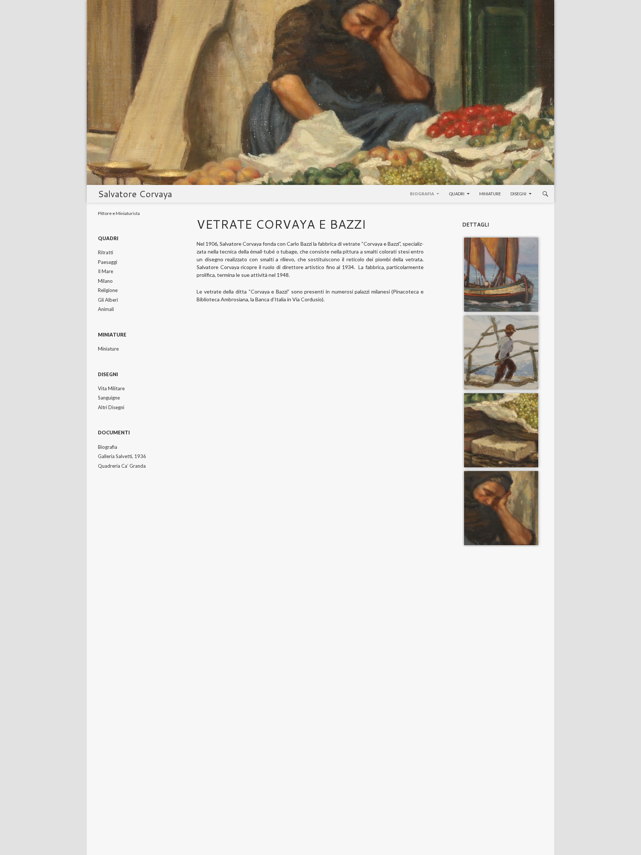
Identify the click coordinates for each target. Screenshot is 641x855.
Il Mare (105, 271)
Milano (105, 281)
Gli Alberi (108, 300)
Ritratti (105, 252)
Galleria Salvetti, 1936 (122, 456)
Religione (108, 290)
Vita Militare (111, 388)
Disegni (518, 193)
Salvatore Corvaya (135, 194)
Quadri (456, 193)
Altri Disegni (111, 407)
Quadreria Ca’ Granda (122, 466)
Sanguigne (109, 398)
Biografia (422, 193)
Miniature (490, 193)
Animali (106, 309)
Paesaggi (107, 262)
